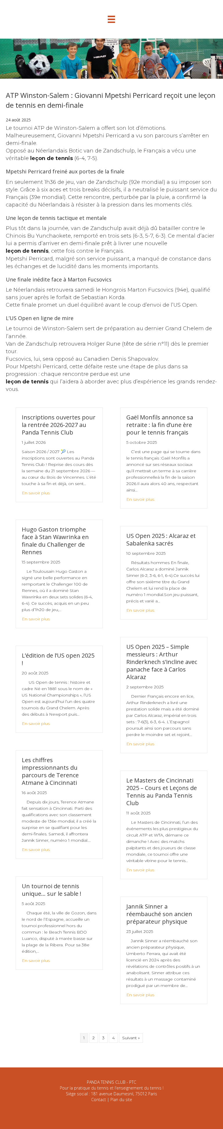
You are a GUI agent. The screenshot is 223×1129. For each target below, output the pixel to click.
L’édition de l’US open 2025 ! (58, 659)
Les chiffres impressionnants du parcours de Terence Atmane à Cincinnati (50, 771)
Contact (98, 1099)
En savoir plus (36, 493)
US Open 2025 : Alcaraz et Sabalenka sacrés (161, 539)
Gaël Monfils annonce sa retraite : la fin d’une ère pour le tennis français (159, 424)
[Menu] (111, 19)
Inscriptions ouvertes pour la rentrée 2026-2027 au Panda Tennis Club (59, 424)
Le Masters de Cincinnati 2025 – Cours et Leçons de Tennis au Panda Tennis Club (161, 791)
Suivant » (131, 1037)
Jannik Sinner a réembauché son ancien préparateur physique (159, 913)
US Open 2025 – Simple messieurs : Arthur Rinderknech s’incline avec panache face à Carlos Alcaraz (161, 662)
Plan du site (121, 1099)
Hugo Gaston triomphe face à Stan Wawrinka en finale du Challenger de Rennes (55, 540)
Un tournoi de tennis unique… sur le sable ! (51, 890)
